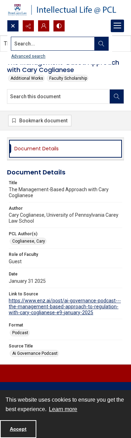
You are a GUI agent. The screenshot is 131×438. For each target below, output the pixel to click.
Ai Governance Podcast (35, 353)
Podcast (20, 332)
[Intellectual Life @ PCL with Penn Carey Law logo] (65, 9)
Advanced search (28, 56)
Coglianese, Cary (28, 241)
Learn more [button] (63, 409)
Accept (18, 429)
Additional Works (26, 78)
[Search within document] (117, 96)
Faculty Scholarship (68, 78)
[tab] (65, 149)
